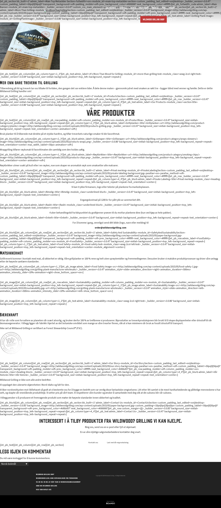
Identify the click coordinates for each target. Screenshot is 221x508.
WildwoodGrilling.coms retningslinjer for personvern (57, 478)
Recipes (133, 8)
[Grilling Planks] (30, 69)
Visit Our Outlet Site (43, 489)
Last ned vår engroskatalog (117, 443)
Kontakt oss (93, 443)
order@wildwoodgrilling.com (110, 227)
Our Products (111, 8)
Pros (164, 8)
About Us (155, 8)
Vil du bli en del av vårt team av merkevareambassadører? (58, 482)
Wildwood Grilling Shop (153, 19)
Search (174, 19)
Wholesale (123, 8)
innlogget (18, 458)
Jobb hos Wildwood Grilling (46, 486)
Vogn (170, 19)
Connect (172, 8)
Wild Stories (143, 8)
